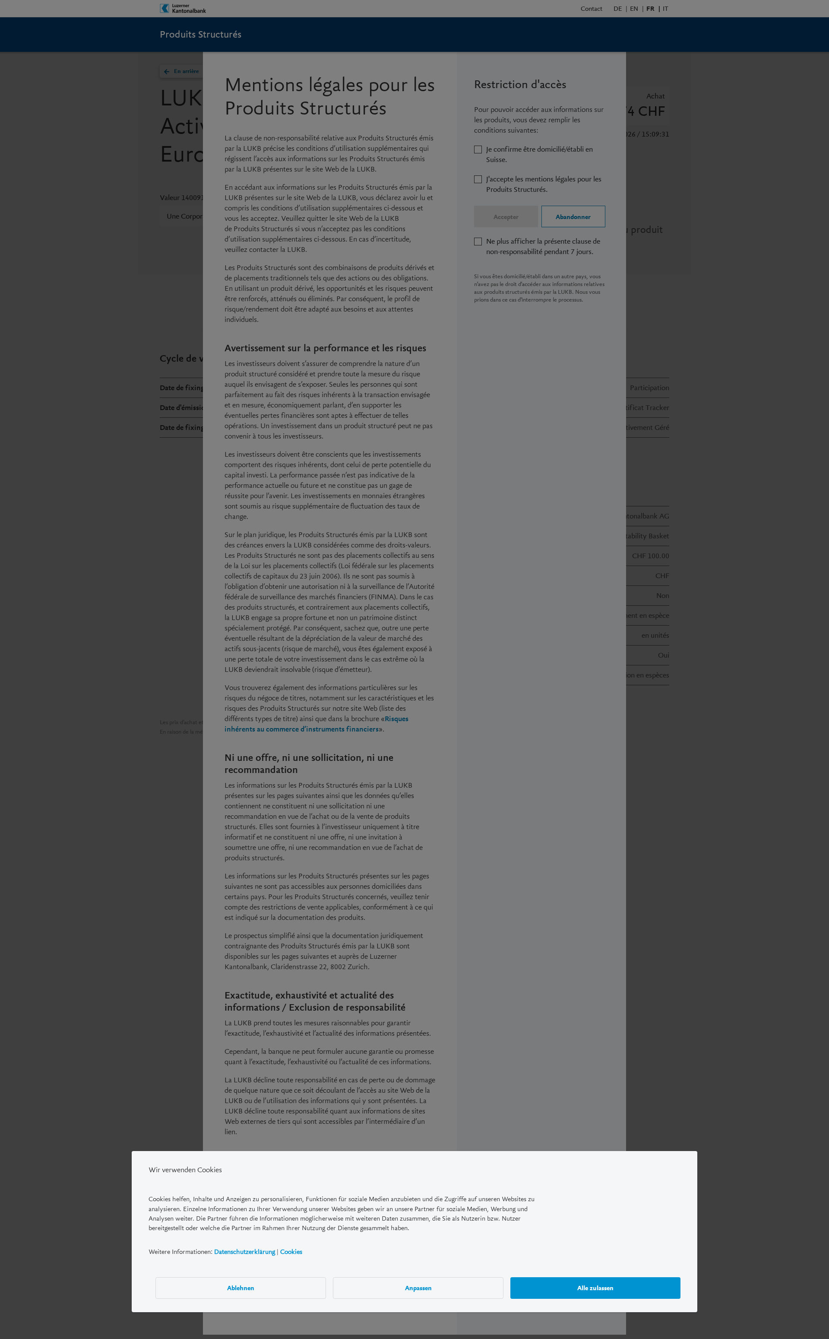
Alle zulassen (595, 1288)
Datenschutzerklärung (244, 1252)
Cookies (291, 1252)
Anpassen (418, 1288)
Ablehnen (240, 1288)
